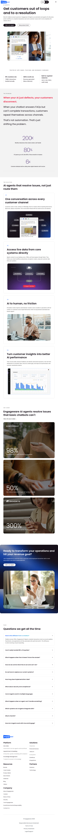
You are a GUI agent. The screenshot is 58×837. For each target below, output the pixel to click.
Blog (4, 781)
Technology (32, 770)
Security (5, 799)
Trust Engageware (8, 802)
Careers (5, 794)
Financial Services (34, 749)
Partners (33, 764)
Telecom (31, 751)
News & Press (6, 797)
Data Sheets (6, 775)
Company (7, 788)
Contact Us (6, 808)
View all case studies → (10, 419)
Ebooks (5, 767)
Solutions (31, 767)
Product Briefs (7, 773)
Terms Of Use (29, 826)
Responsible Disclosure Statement (29, 823)
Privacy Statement (29, 828)
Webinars (5, 778)
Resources (7, 764)
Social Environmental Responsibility (12, 805)
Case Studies (6, 770)
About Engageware (8, 791)
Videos (5, 784)
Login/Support (29, 831)
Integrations (32, 760)
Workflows (32, 757)
